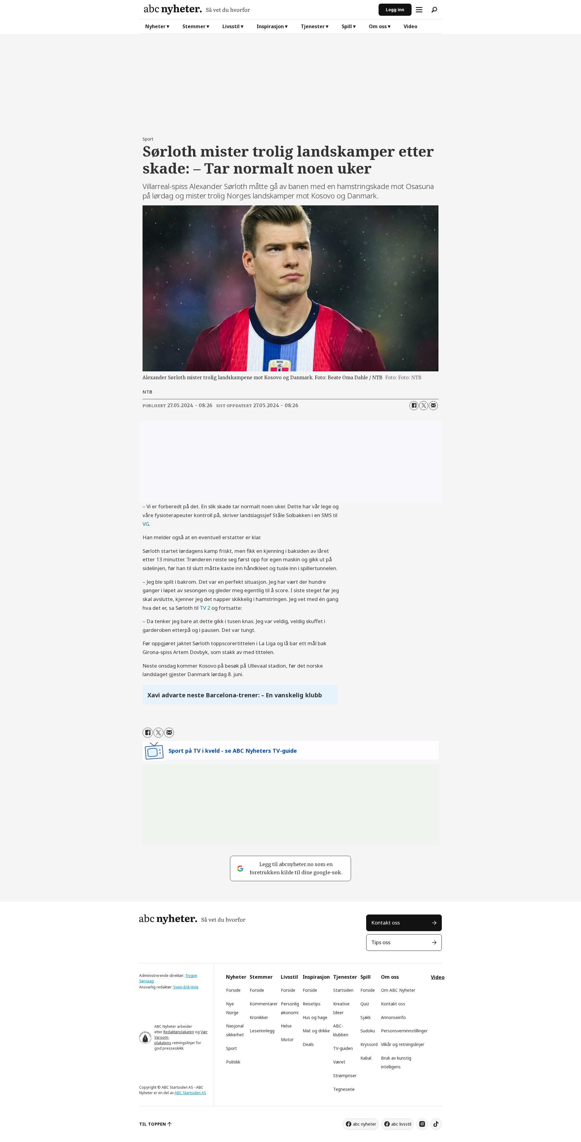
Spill (347, 26)
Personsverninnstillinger (404, 1031)
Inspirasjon (270, 26)
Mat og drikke (316, 1031)
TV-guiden (343, 1048)
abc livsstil (401, 1124)
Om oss (378, 26)
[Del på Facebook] (414, 405)
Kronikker (259, 1017)
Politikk (233, 1062)
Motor (287, 1039)
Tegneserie (344, 1089)
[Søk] (434, 9)
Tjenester (313, 26)
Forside (233, 990)
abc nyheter (364, 1124)
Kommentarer (263, 1004)
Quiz (364, 1004)
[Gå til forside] (259, 9)
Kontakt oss (385, 922)
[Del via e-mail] (433, 405)
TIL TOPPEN (152, 1124)
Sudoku (367, 1031)
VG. (146, 523)
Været (339, 1062)
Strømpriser (344, 1075)
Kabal (365, 1058)
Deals (308, 1044)
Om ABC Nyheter (398, 990)
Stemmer (193, 26)
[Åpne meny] (419, 10)
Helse (286, 1026)
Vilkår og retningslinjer (402, 1044)
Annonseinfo (393, 1017)
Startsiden (343, 990)
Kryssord (369, 1044)
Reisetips (311, 1004)
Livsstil (231, 26)
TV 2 (205, 607)
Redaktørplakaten (178, 1031)
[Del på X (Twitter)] (423, 405)
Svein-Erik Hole (186, 987)
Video (410, 26)
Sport (231, 1048)
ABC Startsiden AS (190, 1092)
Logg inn (395, 9)
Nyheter (155, 26)
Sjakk (365, 1017)
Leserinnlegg (262, 1031)
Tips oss (380, 942)
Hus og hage (315, 1017)
